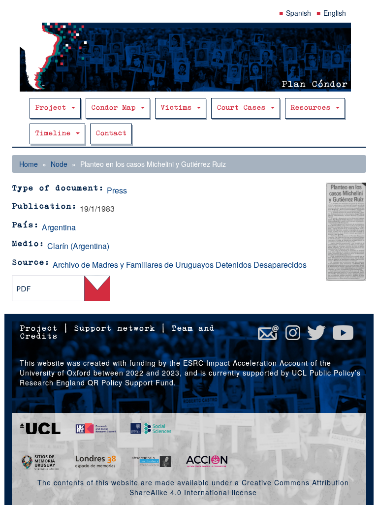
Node (59, 164)
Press (117, 190)
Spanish (298, 13)
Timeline (55, 133)
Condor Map (115, 108)
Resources (312, 108)
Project (52, 108)
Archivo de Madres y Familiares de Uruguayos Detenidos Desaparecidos (180, 264)
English (334, 13)
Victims (178, 108)
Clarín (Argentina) (78, 246)
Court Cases (243, 108)
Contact (110, 133)
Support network (114, 328)
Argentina (59, 227)
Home (28, 164)
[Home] (189, 57)
